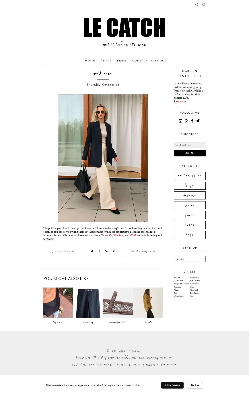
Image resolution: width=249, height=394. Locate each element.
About (106, 60)
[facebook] (192, 121)
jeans (189, 205)
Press (122, 60)
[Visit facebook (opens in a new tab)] (99, 251)
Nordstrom (194, 284)
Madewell (194, 290)
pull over (103, 73)
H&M (133, 235)
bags (190, 185)
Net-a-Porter (195, 281)
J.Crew (176, 290)
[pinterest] (187, 121)
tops (189, 235)
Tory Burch (194, 293)
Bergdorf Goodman (181, 284)
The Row (119, 235)
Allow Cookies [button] (172, 385)
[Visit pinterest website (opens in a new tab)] (51, 102)
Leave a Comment (63, 251)
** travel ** (190, 176)
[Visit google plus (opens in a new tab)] (106, 251)
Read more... (181, 101)
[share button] (204, 4)
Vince (104, 235)
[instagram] (181, 121)
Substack (159, 60)
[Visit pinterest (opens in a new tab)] (114, 251)
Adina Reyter (179, 296)
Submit (190, 153)
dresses (189, 195)
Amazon (177, 277)
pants (190, 215)
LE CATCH (124, 27)
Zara (175, 293)
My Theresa (194, 277)
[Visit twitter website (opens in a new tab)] (92, 251)
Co (110, 235)
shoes (189, 225)
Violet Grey (178, 281)
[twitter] (198, 121)
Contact (140, 60)
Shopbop (177, 287)
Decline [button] (195, 385)
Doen (192, 296)
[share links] (196, 4)
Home (90, 60)
